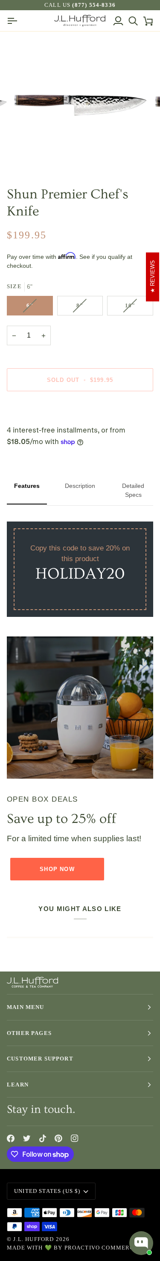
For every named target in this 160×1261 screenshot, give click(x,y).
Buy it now (80, 409)
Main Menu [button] (25, 1007)
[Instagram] (75, 1138)
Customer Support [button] (40, 1058)
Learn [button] (18, 1084)
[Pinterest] (58, 1138)
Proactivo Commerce (101, 1247)
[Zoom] (27, 156)
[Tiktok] (42, 1138)
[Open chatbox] (141, 1243)
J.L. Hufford (33, 1239)
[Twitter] (27, 1138)
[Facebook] (11, 1138)
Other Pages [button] (29, 1033)
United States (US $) (47, 1191)
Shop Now (57, 869)
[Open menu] (14, 20)
